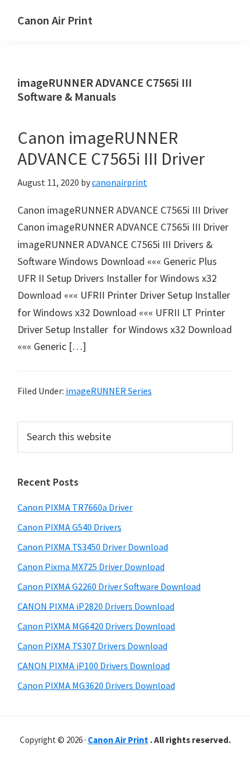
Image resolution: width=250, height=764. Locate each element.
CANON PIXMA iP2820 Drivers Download (95, 606)
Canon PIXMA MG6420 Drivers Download (96, 626)
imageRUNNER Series (109, 391)
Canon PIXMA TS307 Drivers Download (92, 646)
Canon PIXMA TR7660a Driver (75, 507)
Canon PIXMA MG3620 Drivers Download (96, 685)
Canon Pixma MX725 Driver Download (91, 566)
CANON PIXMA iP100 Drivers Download (93, 665)
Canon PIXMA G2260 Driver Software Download (109, 586)
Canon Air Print (54, 20)
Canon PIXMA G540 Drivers (69, 527)
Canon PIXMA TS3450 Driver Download (92, 547)
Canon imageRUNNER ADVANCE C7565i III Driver (111, 147)
